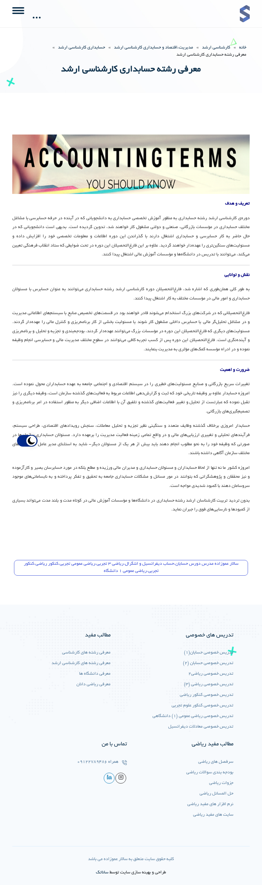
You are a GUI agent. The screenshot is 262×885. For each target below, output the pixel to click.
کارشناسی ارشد (216, 47)
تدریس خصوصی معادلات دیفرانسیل (200, 727)
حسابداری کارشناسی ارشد (81, 47)
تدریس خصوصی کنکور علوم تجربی (202, 705)
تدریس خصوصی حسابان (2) (208, 663)
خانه (242, 47)
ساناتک (102, 872)
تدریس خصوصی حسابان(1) (208, 652)
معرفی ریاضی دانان (93, 684)
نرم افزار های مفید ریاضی (210, 804)
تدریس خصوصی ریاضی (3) (208, 684)
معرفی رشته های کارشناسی (86, 652)
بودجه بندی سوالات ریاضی (209, 772)
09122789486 (92, 762)
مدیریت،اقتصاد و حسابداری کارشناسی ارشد (153, 47)
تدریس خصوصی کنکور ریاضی (206, 695)
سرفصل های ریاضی (215, 762)
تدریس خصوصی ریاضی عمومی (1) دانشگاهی (192, 716)
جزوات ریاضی (221, 783)
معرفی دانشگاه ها (95, 674)
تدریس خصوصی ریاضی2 (210, 674)
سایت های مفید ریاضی (213, 815)
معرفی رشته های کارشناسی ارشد (81, 663)
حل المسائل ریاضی (216, 793)
